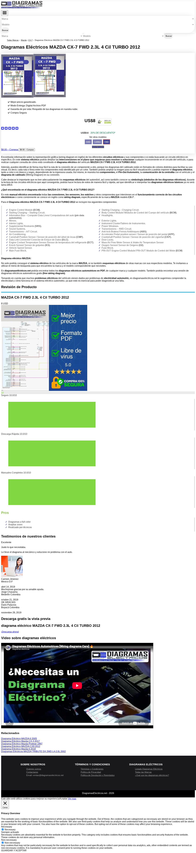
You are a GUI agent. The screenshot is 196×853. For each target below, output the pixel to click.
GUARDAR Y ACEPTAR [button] (14, 850)
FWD (106, 142)
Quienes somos (33, 769)
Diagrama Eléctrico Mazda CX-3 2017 (20, 741)
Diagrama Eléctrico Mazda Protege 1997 (21, 743)
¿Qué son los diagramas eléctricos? (152, 775)
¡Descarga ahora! (10, 632)
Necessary (10, 829)
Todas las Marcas (143, 772)
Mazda (24, 40)
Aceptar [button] (63, 798)
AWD (88, 142)
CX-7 (30, 40)
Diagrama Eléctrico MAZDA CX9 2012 (20, 746)
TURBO (97, 142)
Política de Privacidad (91, 772)
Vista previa (98, 147)
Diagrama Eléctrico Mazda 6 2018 (18, 749)
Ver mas (72, 798)
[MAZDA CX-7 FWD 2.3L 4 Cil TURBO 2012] (44, 390)
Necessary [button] (6, 826)
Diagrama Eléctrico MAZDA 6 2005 (19, 738)
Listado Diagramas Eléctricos (149, 769)
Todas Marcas (13, 40)
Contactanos (32, 772)
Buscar (5, 30)
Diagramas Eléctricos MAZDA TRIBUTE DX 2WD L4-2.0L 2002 (33, 751)
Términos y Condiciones (92, 769)
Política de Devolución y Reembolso (98, 775)
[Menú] (4, 13)
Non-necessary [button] (9, 840)
